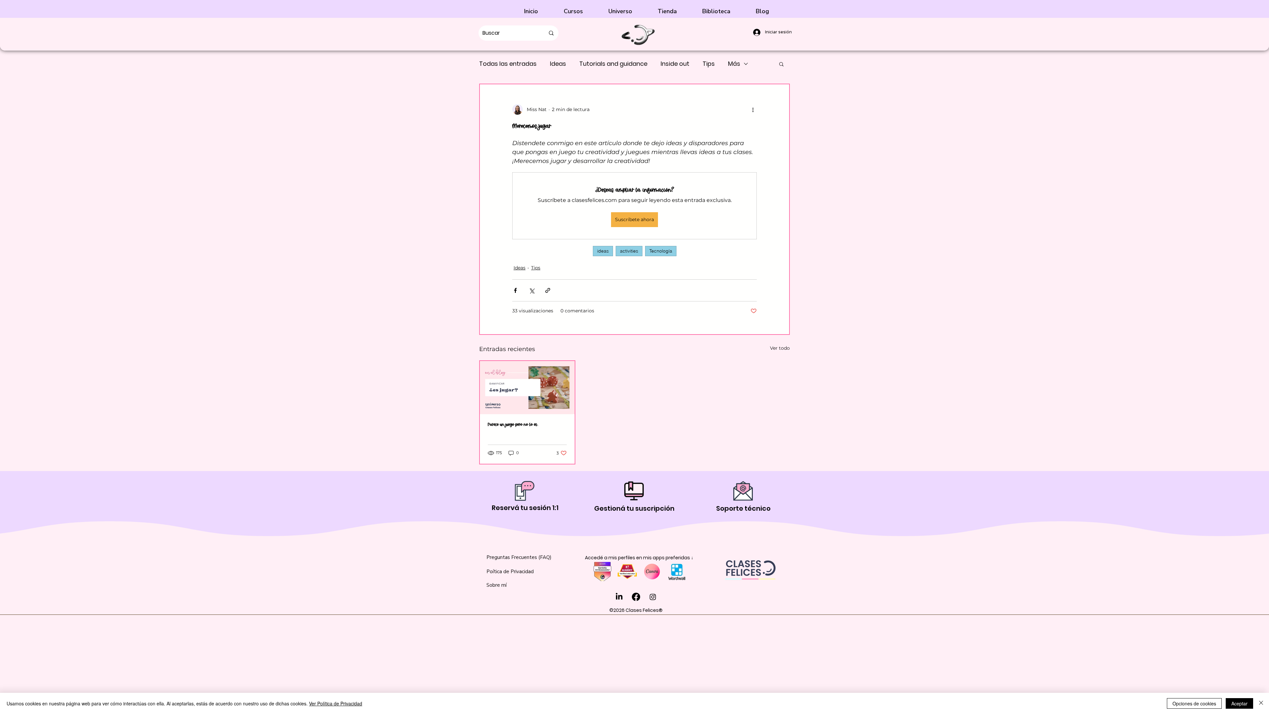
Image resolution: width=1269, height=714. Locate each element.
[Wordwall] (676, 571)
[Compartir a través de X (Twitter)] (531, 290)
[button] (628, 11)
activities (629, 251)
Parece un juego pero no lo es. (513, 424)
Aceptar (1239, 703)
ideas (603, 251)
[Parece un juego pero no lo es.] (527, 387)
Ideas (558, 64)
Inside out (675, 64)
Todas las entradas (508, 64)
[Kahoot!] (627, 571)
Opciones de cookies (1194, 703)
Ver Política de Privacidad (335, 703)
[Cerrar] (1261, 703)
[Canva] (652, 571)
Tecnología (660, 251)
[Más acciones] (753, 109)
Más (734, 64)
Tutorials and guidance (613, 64)
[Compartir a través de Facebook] (515, 290)
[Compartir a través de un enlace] (548, 290)
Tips (709, 64)
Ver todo (780, 348)
